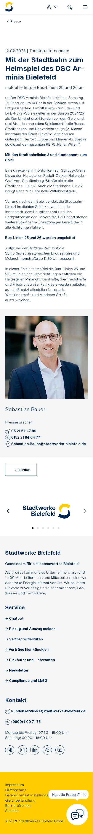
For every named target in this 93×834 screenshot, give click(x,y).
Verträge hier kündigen (29, 649)
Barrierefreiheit (18, 805)
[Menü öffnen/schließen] (85, 7)
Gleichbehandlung (20, 800)
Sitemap (12, 811)
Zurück (24, 470)
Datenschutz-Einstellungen (28, 795)
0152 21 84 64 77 (25, 437)
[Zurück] (8, 511)
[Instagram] (22, 749)
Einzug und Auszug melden (32, 629)
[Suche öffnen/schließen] (69, 7)
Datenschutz (15, 790)
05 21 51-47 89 (23, 431)
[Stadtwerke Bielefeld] (46, 511)
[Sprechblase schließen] (84, 794)
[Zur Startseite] (9, 7)
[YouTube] (59, 749)
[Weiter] (85, 511)
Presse (15, 21)
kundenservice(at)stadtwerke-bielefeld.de (47, 711)
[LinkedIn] (34, 749)
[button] (7, 431)
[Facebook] (9, 749)
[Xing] (47, 749)
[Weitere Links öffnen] (51, 7)
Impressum (14, 785)
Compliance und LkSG (28, 680)
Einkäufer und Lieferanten (32, 660)
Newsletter (19, 670)
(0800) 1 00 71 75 (25, 721)
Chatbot (16, 618)
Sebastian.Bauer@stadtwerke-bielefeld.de (48, 444)
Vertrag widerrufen (26, 639)
